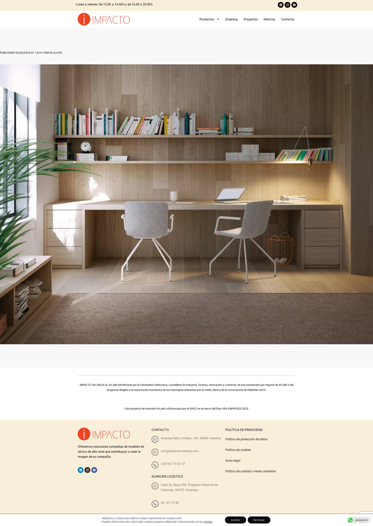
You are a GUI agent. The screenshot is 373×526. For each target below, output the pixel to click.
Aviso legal (232, 460)
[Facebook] (294, 5)
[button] (210, 19)
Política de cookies (238, 450)
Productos (207, 19)
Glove (57, 52)
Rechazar (259, 520)
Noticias (269, 19)
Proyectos (251, 19)
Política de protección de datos (246, 439)
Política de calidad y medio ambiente (250, 471)
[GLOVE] (186, 204)
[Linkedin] (281, 5)
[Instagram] (287, 5)
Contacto (287, 19)
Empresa (232, 19)
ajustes (208, 521)
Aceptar (235, 520)
